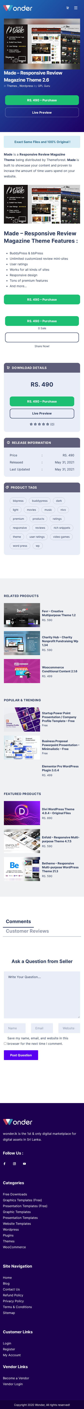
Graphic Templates (17, 1212)
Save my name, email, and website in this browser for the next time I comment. (37, 1041)
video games (61, 536)
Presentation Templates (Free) (25, 1206)
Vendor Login (13, 1384)
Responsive (20, 527)
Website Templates (17, 1224)
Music (48, 509)
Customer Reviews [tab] (27, 931)
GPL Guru (44, 85)
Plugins (8, 1235)
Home (7, 1278)
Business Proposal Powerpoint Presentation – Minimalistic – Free (61, 745)
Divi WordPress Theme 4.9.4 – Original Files (58, 811)
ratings (57, 518)
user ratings (37, 536)
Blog (6, 1283)
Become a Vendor (16, 1378)
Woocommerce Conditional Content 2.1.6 (59, 669)
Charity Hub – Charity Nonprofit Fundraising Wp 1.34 (60, 641)
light (15, 509)
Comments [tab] (18, 921)
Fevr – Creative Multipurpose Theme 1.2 (59, 613)
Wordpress (26, 85)
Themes (12, 85)
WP (38, 545)
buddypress (39, 500)
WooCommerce (14, 1247)
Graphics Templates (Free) (22, 1200)
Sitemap (9, 1313)
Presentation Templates (20, 1218)
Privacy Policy (13, 1301)
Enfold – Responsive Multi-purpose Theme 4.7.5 (61, 839)
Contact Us (11, 1289)
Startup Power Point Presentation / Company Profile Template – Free (59, 717)
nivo (63, 509)
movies (31, 509)
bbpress (18, 500)
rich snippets (62, 527)
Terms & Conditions (17, 1307)
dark (59, 500)
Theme (17, 536)
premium (18, 518)
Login (7, 1343)
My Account (12, 1355)
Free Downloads (15, 1194)
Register (9, 1349)
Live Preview (42, 112)
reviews (40, 527)
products (38, 518)
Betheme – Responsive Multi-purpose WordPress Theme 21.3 (60, 867)
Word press (20, 545)
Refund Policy (13, 1295)
